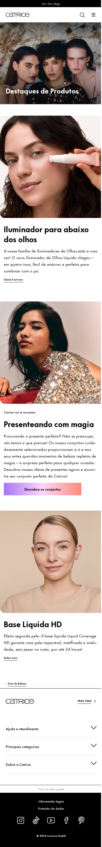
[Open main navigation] (93, 15)
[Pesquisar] (82, 14)
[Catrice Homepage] (17, 15)
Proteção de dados (49, 808)
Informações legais (49, 801)
